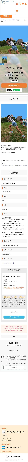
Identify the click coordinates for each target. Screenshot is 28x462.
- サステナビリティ (6, 438)
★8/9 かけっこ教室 (8, 263)
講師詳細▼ (14, 80)
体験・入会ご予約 (14, 317)
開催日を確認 (14, 85)
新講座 (2, 64)
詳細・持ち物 (17, 328)
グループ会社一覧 (7, 451)
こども (17, 20)
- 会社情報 (4, 435)
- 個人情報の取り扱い (7, 440)
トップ (1, 20)
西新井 (12, 20)
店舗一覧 (7, 20)
